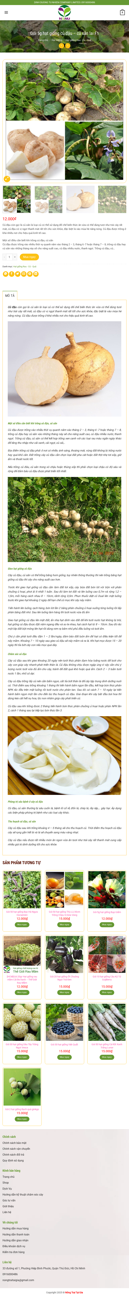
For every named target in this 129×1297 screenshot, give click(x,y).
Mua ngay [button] (22, 924)
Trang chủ (43, 40)
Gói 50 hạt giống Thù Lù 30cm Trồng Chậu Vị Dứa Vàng (64, 913)
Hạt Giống (57, 40)
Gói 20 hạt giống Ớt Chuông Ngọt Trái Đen (64, 978)
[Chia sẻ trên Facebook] (11, 274)
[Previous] (9, 121)
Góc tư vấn (9, 1200)
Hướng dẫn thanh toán (16, 1234)
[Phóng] (7, 179)
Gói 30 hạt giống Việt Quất (64, 1044)
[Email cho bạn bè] (24, 274)
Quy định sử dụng (13, 1160)
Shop (6, 1182)
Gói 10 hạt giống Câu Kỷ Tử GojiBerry (107, 978)
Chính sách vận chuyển (16, 1148)
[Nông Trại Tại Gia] (64, 12)
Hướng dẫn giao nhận (15, 1240)
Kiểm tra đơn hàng (14, 1252)
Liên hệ (7, 1212)
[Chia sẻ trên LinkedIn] (36, 274)
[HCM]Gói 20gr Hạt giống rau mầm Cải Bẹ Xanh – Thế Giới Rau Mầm (22, 979)
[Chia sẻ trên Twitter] (17, 274)
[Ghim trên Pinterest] (30, 274)
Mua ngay (29, 257)
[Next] (120, 121)
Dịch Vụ (7, 1188)
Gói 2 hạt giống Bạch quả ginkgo (22, 1109)
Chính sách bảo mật (14, 1143)
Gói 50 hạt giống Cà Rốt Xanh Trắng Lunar (107, 1046)
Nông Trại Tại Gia (74, 1292)
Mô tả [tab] (10, 296)
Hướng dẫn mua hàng (16, 1228)
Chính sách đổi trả (13, 1154)
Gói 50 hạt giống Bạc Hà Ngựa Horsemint (22, 913)
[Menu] (6, 12)
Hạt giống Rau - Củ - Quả (78, 40)
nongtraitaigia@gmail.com (18, 1280)
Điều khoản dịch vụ (14, 1246)
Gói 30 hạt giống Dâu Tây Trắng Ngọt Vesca (22, 1046)
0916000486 (10, 1274)
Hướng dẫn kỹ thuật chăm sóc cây (23, 1194)
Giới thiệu (8, 1206)
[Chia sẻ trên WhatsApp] (5, 274)
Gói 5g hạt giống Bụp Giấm (107, 912)
